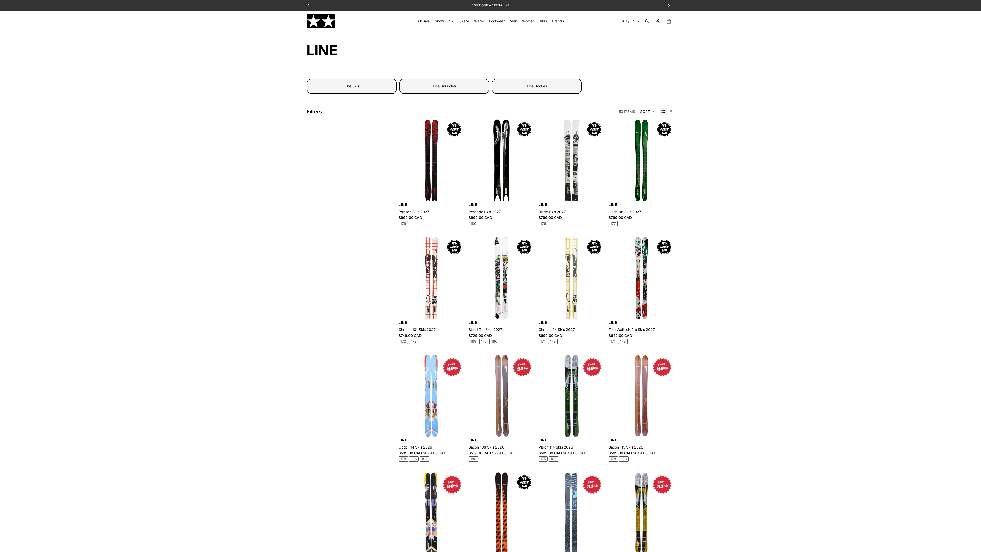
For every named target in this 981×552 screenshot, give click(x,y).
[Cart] (668, 21)
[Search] (646, 21)
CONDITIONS (521, 5)
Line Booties (537, 86)
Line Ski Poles (444, 86)
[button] (647, 111)
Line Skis (351, 86)
